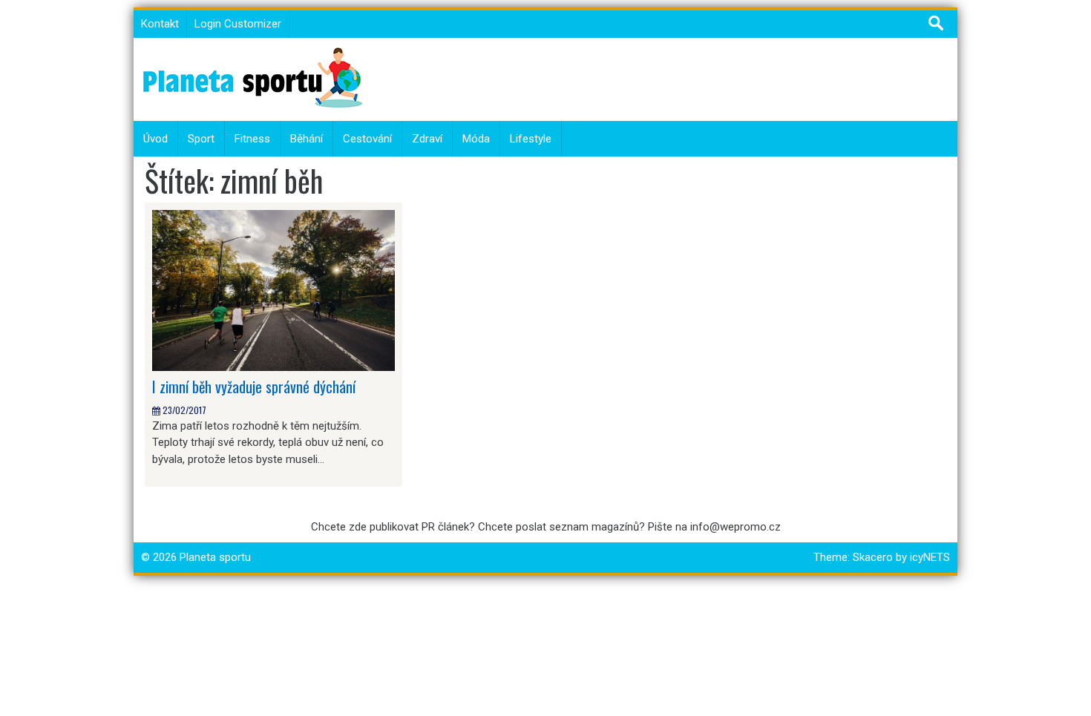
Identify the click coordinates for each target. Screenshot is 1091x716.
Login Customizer (237, 23)
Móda (476, 138)
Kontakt (160, 23)
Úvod (155, 138)
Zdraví (427, 138)
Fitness (252, 138)
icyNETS (930, 557)
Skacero (873, 557)
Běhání (306, 138)
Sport (201, 138)
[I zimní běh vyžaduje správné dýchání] (273, 290)
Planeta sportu (215, 557)
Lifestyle (530, 138)
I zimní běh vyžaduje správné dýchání (254, 386)
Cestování (367, 138)
